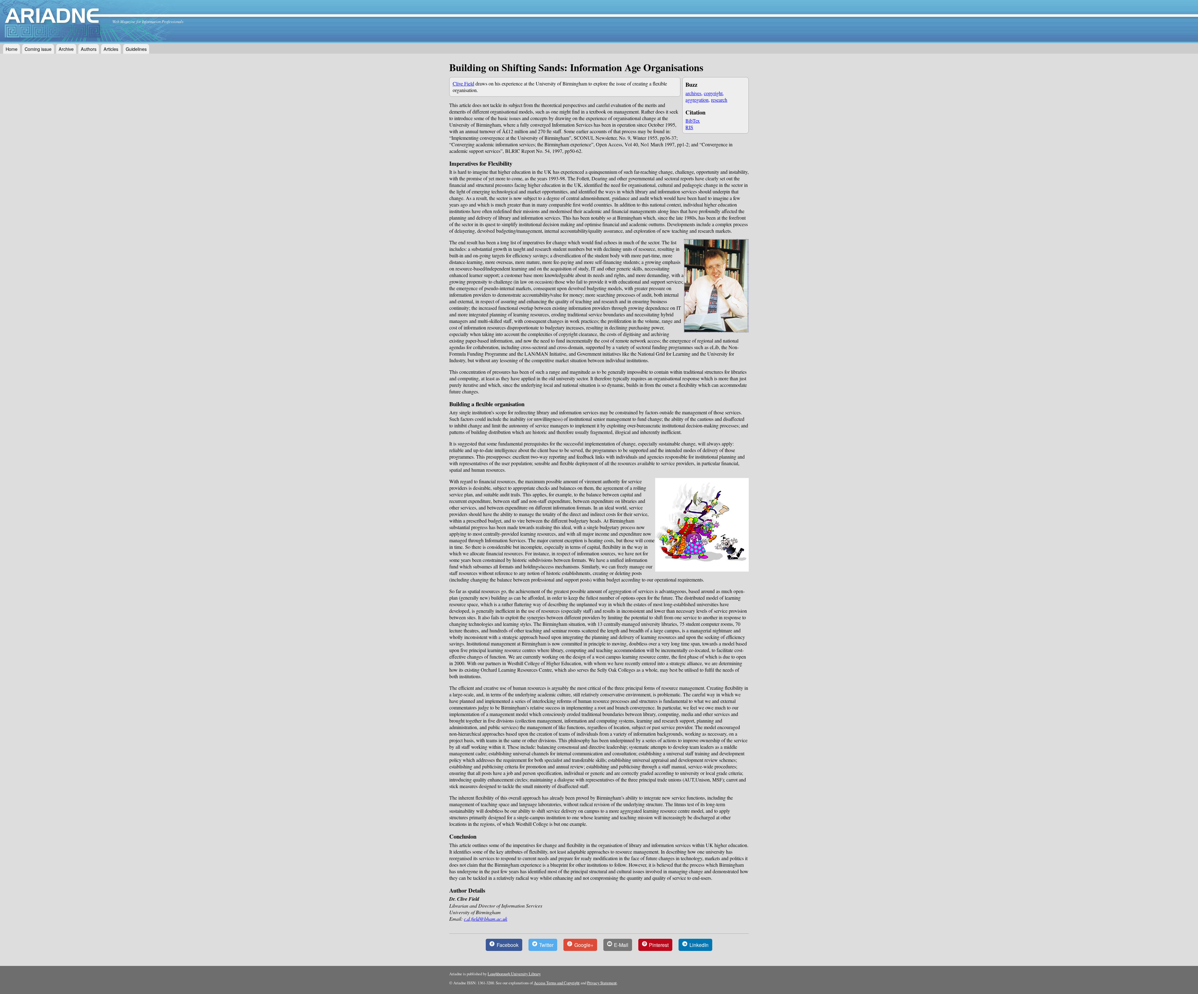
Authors (88, 49)
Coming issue (38, 49)
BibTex (692, 120)
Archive (66, 49)
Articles (111, 49)
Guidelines (136, 49)
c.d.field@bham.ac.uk (485, 918)
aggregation (697, 99)
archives (693, 93)
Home (11, 49)
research (719, 99)
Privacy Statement (602, 983)
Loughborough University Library (514, 974)
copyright (713, 93)
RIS (689, 127)
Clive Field (463, 83)
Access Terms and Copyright (557, 983)
